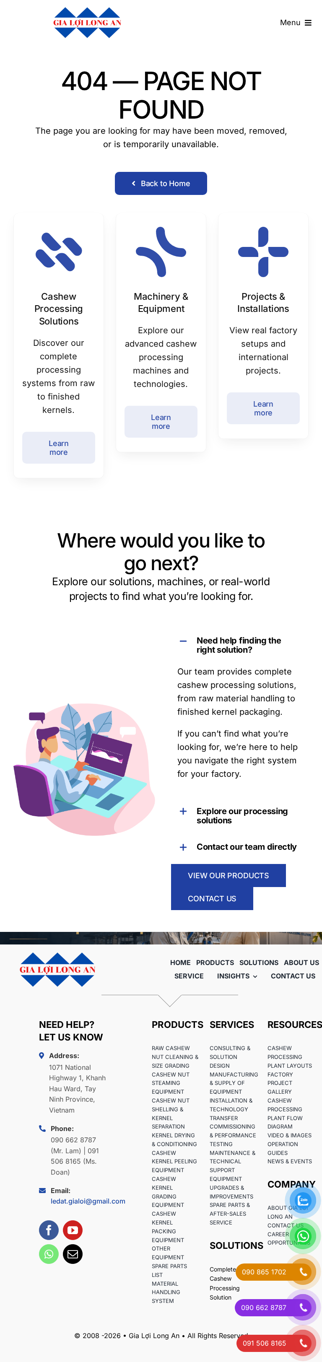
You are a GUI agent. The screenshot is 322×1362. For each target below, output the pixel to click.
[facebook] (49, 1230)
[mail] (73, 1254)
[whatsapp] (49, 1254)
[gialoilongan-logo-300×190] (57, 949)
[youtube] (73, 1230)
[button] (238, 645)
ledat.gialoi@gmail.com (88, 1201)
